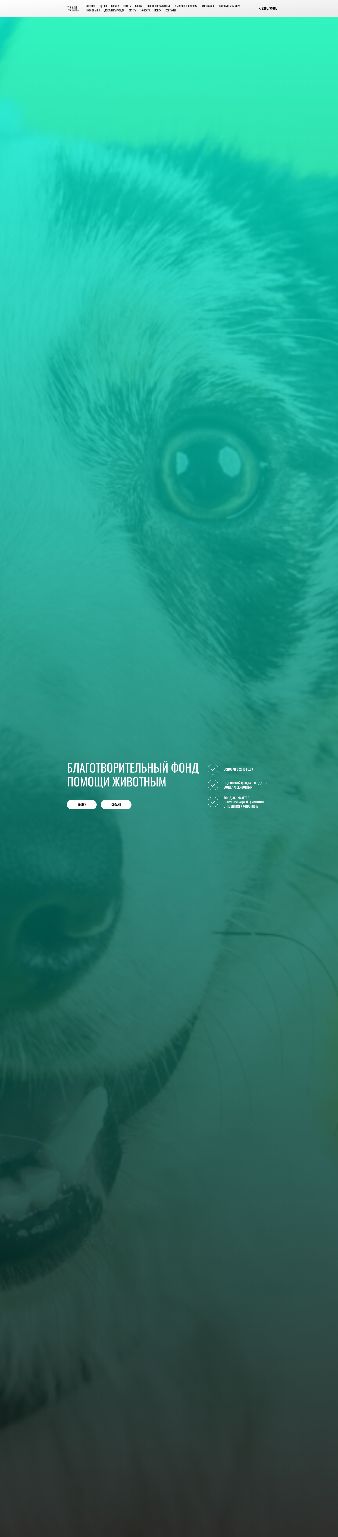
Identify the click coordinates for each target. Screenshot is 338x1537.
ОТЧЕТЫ (132, 10)
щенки (103, 6)
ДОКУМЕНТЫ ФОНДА (114, 10)
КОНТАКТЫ (170, 10)
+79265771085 (268, 8)
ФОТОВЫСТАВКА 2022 (229, 6)
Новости (145, 10)
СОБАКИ (115, 6)
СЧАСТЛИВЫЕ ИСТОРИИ (186, 6)
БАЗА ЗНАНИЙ (93, 10)
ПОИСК (157, 10)
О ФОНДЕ (90, 6)
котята (127, 6)
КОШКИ (138, 6)
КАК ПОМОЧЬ (208, 6)
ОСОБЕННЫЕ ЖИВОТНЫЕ (158, 6)
